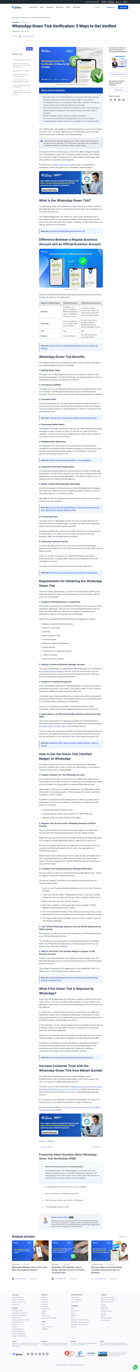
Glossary (73, 1315)
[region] (71, 320)
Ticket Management (18, 1331)
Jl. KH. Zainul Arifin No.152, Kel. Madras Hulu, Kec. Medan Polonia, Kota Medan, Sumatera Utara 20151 (114, 1344)
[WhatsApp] (111, 100)
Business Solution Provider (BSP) (52, 726)
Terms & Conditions (107, 1318)
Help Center (75, 1297)
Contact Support (76, 1299)
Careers (103, 1315)
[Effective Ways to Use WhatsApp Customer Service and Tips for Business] (109, 1250)
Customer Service (97, 1264)
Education (45, 1304)
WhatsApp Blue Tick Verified (21, 1320)
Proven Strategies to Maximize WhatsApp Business (71, 1057)
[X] (115, 100)
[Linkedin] (119, 100)
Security (103, 1313)
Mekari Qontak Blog (62, 165)
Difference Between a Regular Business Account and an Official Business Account (21, 65)
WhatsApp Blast (17, 1317)
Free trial (123, 7)
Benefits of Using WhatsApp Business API (67, 231)
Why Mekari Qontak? (107, 1302)
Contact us (110, 7)
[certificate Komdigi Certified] (119, 2)
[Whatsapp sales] (135, 1367)
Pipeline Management (18, 1333)
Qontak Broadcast (17, 1297)
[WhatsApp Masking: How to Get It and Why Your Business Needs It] (30, 1250)
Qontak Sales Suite (18, 1299)
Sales (43, 1324)
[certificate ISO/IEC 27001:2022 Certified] (126, 2)
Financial (44, 1299)
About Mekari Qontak (107, 1297)
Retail (43, 1297)
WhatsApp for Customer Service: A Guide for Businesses (74, 573)
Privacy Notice (105, 1320)
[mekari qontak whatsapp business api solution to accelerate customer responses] (71, 182)
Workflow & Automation (19, 1336)
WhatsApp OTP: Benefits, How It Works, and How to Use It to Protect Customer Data (68, 1270)
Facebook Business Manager (52, 671)
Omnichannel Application (19, 1313)
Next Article (96, 1147)
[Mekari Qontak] (20, 7)
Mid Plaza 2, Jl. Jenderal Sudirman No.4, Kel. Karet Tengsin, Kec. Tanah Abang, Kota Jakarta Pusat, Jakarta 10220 (25, 1345)
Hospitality (45, 1306)
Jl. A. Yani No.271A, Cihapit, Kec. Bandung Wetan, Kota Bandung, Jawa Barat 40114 (84, 1344)
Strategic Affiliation (107, 1311)
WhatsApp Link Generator (79, 1324)
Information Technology (49, 1318)
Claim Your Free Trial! (118, 74)
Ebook (73, 1313)
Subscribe (118, 90)
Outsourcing (45, 1315)
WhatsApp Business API (19, 1315)
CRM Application (17, 1310)
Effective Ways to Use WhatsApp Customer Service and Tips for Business (106, 1270)
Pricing (103, 1304)
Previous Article (46, 1147)
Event (73, 1317)
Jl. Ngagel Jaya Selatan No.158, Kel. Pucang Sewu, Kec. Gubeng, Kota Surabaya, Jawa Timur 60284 (55, 1344)
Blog (17, 17)
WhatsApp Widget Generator (80, 1322)
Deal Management (17, 1329)
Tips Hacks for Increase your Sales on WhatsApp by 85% (73, 418)
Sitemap (73, 1326)
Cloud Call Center (17, 1322)
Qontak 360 (16, 1304)
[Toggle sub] (32, 71)
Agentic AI (15, 1326)
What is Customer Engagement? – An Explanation (70, 460)
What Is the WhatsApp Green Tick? (22, 60)
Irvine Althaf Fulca (20, 1278)
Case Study (74, 1310)
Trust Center (104, 1309)
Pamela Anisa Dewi (28, 36)
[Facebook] (123, 100)
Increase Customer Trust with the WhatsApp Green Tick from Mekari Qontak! (22, 92)
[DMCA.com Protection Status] (102, 1354)
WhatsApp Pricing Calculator (80, 1320)
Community (74, 1302)
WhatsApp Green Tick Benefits (21, 70)
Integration (104, 1306)
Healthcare (45, 1302)
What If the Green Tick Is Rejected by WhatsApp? (22, 86)
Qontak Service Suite (18, 1302)
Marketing (45, 1329)
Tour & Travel (46, 1309)
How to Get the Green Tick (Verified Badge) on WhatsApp (21, 80)
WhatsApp (15, 22)
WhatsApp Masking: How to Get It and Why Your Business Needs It (29, 1268)
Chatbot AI (15, 1324)
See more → (123, 1237)
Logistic (44, 1311)
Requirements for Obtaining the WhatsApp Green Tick (21, 75)
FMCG (43, 1313)
